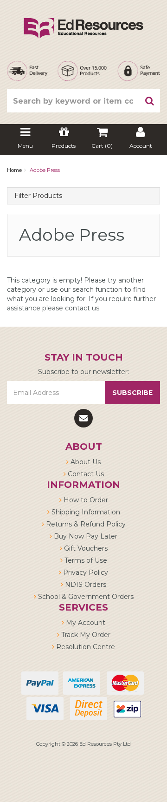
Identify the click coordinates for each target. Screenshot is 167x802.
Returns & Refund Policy (85, 524)
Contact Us (85, 474)
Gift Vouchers (85, 548)
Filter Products (38, 195)
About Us (85, 462)
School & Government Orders (85, 596)
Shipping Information (85, 512)
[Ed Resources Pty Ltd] (83, 20)
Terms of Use (85, 560)
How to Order (85, 500)
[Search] (150, 100)
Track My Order (84, 635)
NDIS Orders (84, 584)
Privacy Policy (84, 572)
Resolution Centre (84, 647)
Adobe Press (45, 170)
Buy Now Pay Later (84, 536)
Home (14, 170)
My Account (84, 622)
